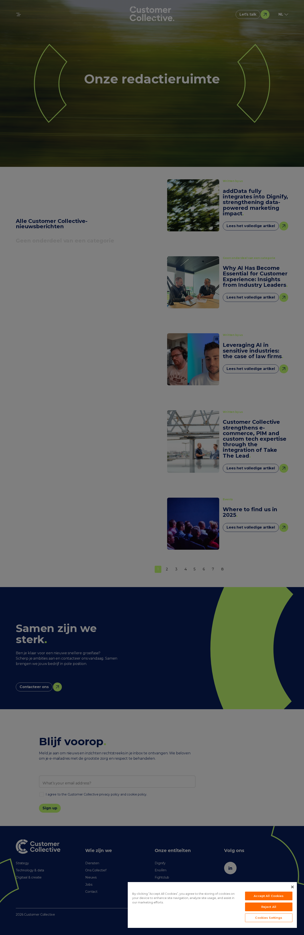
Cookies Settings (268, 917)
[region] (212, 905)
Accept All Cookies (269, 896)
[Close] (292, 887)
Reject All (268, 907)
